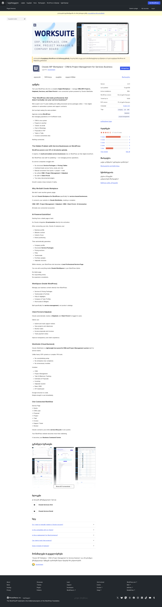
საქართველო (26, 598)
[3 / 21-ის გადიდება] (50, 478)
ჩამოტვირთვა (125, 68)
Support (69, 585)
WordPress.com (132, 582)
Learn (68, 582)
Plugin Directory (11, 8)
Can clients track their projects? (42, 540)
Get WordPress (154, 3)
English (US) (126, 106)
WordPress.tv (71, 590)
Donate (99, 587)
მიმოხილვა (48, 77)
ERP (128, 109)
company (120, 109)
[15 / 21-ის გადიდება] (93, 449)
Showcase (40, 582)
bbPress (130, 587)
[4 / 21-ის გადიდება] (50, 489)
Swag (99, 590)
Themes (39, 585)
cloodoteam (51, 69)
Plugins (39, 587)
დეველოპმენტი (70, 77)
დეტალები (37, 77)
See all (128, 152)
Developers (70, 587)
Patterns (39, 590)
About (8, 582)
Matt (129, 585)
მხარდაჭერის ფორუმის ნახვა (110, 166)
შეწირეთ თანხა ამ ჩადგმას (109, 183)
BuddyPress (131, 590)
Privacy (9, 590)
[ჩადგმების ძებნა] (24, 19)
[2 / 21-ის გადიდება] (50, 460)
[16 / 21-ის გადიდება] (93, 484)
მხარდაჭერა (126, 77)
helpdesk (127, 113)
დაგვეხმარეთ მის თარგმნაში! (96, 13)
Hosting (9, 587)
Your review (104, 152)
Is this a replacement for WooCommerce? (45, 535)
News (8, 585)
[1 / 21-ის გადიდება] (50, 449)
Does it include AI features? (40, 546)
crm (125, 109)
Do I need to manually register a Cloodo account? (47, 524)
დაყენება (59, 77)
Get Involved (100, 582)
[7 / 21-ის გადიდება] (72, 449)
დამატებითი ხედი (106, 121)
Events (99, 585)
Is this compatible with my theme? (42, 530)
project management (124, 116)
